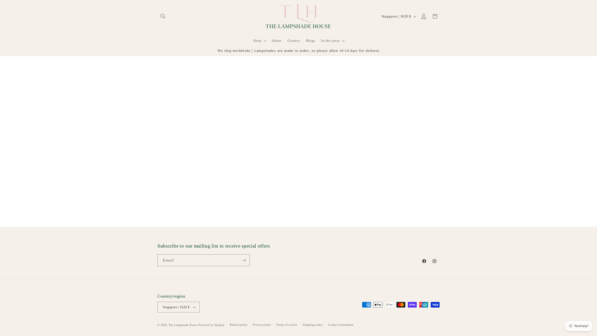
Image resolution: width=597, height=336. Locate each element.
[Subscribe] (244, 260)
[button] (163, 16)
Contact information (341, 324)
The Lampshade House (183, 325)
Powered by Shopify (211, 325)
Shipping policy (313, 324)
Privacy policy (262, 324)
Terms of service (286, 324)
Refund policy (239, 324)
